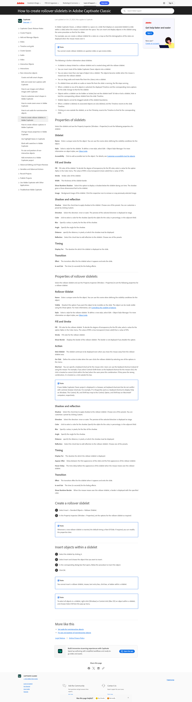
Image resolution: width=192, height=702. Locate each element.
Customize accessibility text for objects (121, 156)
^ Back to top (170, 680)
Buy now (104, 3)
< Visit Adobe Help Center (31, 679)
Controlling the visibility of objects (103, 308)
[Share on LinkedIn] (98, 669)
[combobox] (147, 11)
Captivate (26, 19)
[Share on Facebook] (89, 669)
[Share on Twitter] (93, 669)
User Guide (27, 689)
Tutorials (26, 692)
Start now (110, 694)
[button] (164, 3)
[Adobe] (20, 3)
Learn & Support (89, 3)
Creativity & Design (33, 3)
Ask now (70, 694)
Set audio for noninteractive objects (71, 629)
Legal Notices (60, 638)
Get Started (27, 686)
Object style (83, 151)
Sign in (171, 3)
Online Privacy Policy (76, 638)
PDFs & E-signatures (51, 3)
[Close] (128, 697)
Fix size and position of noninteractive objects (74, 633)
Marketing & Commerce (70, 3)
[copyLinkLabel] (103, 669)
